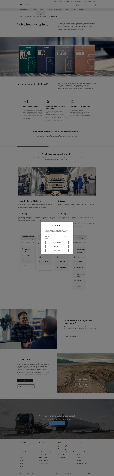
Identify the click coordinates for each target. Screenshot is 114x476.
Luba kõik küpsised (57, 242)
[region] (57, 238)
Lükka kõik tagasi (57, 246)
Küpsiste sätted (57, 250)
